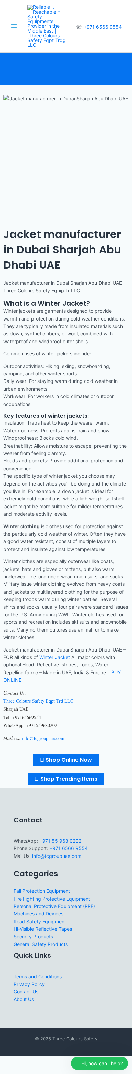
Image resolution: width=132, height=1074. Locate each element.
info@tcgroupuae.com (56, 856)
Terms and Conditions (38, 976)
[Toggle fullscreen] (21, 1061)
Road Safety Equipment (40, 921)
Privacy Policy (29, 984)
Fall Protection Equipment (42, 891)
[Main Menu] (14, 26)
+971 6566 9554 (103, 27)
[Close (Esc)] (51, 1061)
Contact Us (26, 991)
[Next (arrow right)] (21, 1070)
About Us (24, 999)
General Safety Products (41, 944)
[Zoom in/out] (7, 1061)
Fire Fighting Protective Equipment (52, 899)
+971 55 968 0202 (60, 841)
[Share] (36, 1061)
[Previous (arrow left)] (7, 1070)
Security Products (33, 936)
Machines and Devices (38, 913)
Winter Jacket (55, 657)
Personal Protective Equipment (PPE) (54, 906)
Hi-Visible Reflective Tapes (43, 929)
